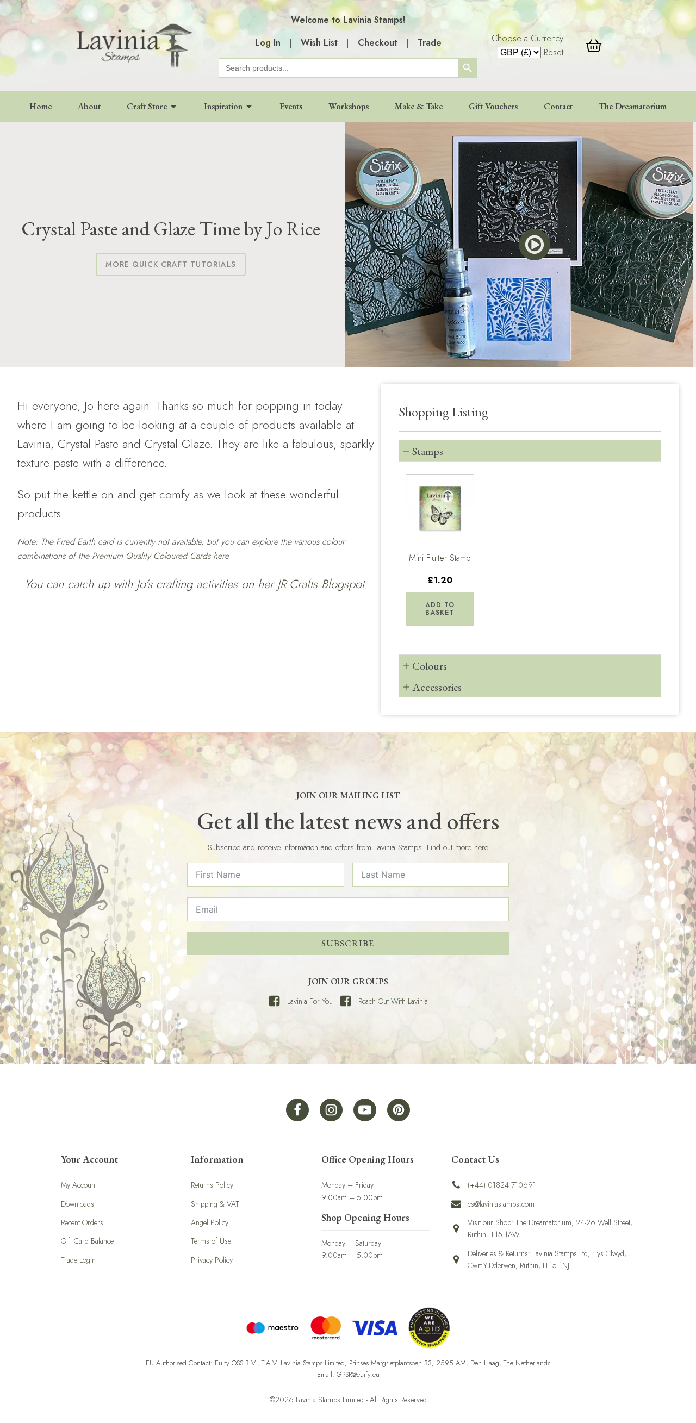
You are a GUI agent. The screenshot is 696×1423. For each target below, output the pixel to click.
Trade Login (78, 1260)
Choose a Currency (527, 38)
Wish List (319, 42)
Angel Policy (209, 1222)
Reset (553, 52)
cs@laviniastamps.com (501, 1204)
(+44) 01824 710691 (502, 1184)
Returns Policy (212, 1184)
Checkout (377, 42)
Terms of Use (211, 1240)
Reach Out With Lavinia (393, 1001)
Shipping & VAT (215, 1204)
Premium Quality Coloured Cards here (160, 556)
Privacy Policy (212, 1260)
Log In (268, 42)
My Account (79, 1184)
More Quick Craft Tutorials (170, 264)
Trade (430, 42)
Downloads (77, 1204)
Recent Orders (82, 1222)
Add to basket (440, 608)
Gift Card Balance (87, 1240)
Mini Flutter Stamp (440, 558)
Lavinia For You (310, 1001)
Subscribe (347, 943)
